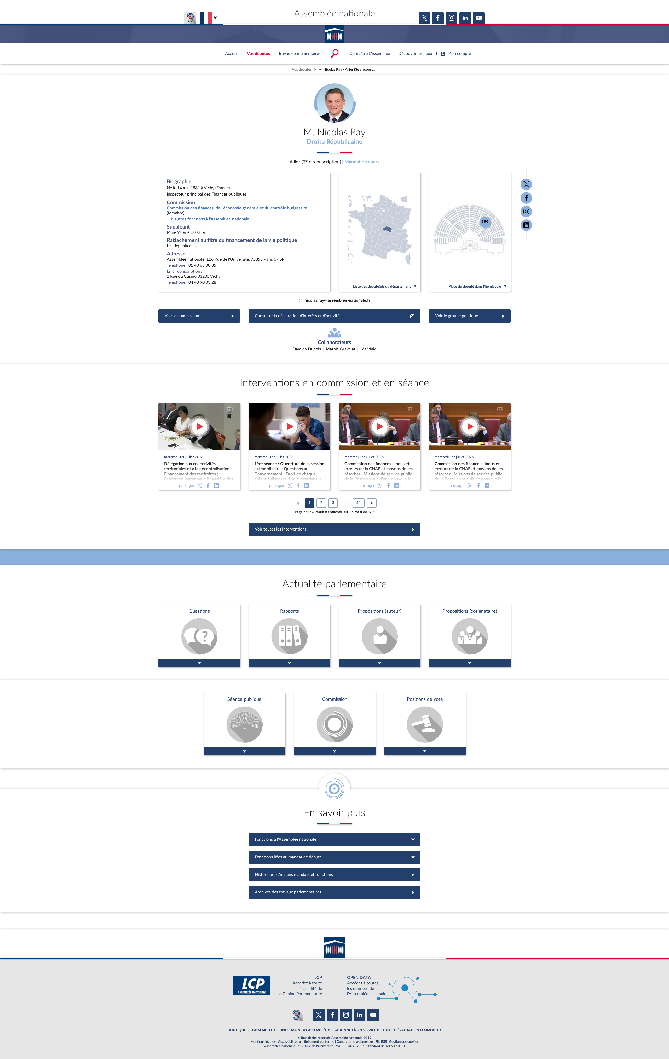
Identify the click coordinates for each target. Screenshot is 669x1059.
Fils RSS (381, 1041)
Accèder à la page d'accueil (334, 32)
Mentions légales (263, 1041)
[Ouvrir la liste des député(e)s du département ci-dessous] (379, 232)
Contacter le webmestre (355, 1041)
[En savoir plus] (379, 635)
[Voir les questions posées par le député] (199, 635)
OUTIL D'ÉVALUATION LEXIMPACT (411, 1030)
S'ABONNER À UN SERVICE (355, 1030)
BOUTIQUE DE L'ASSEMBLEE (250, 1030)
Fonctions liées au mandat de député (334, 857)
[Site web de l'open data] (387, 986)
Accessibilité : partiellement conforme (306, 1041)
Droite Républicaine (334, 142)
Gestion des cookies (404, 1041)
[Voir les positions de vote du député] (425, 723)
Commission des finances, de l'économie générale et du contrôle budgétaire (237, 208)
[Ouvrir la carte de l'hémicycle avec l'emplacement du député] (470, 232)
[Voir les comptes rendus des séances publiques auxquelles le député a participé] (244, 723)
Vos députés (302, 69)
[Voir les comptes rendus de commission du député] (335, 723)
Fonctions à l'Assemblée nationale (334, 839)
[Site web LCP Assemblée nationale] (281, 986)
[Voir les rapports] (289, 635)
